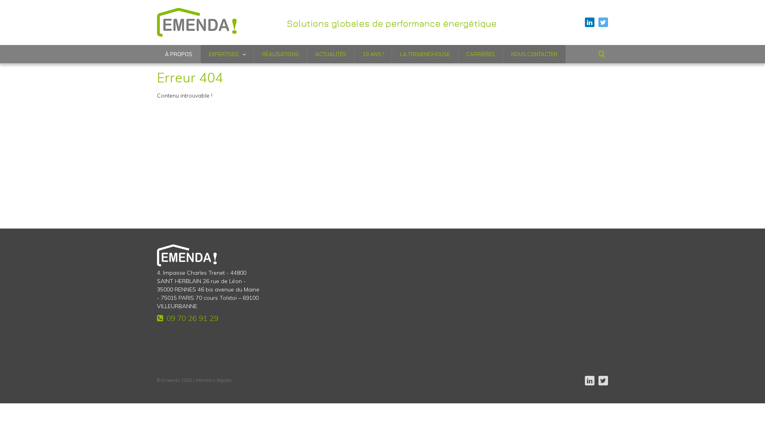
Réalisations (280, 54)
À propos (178, 54)
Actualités (330, 54)
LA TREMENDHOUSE (425, 54)
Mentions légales (214, 380)
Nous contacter (534, 54)
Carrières (480, 54)
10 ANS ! (373, 54)
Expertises (224, 54)
